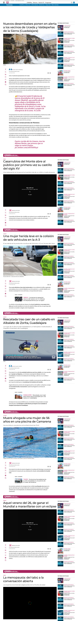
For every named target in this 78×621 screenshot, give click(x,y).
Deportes (48, 4)
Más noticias (54, 4)
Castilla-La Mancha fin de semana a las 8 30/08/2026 (69, 80)
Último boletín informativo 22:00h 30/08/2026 (69, 46)
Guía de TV (41, 2)
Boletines (42, 4)
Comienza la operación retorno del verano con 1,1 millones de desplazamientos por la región (34, 299)
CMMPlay (29, 2)
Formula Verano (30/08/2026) (67, 72)
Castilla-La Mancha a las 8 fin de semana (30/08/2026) (69, 60)
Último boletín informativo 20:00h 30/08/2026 (69, 66)
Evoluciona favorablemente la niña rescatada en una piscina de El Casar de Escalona (34, 481)
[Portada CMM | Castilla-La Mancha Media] (7, 2)
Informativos (34, 4)
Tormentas (12, 0)
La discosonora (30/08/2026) (67, 27)
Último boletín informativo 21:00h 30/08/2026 (69, 53)
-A (50, 73)
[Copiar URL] (30, 192)
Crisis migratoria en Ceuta (19, 0)
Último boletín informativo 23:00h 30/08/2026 (69, 34)
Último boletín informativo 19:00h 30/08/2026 (69, 85)
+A (48, 73)
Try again (30, 194)
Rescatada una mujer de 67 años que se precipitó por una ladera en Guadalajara (34, 396)
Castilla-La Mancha (25, 4)
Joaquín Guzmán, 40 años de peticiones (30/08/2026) (69, 41)
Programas (48, 2)
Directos (35, 2)
